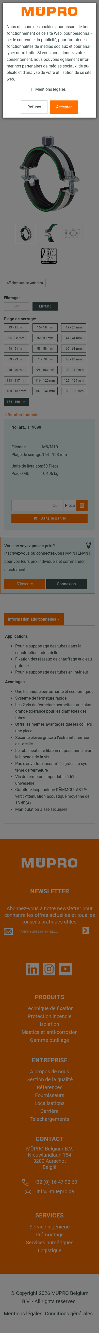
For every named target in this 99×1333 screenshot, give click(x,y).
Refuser (34, 107)
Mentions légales (50, 89)
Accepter (64, 107)
